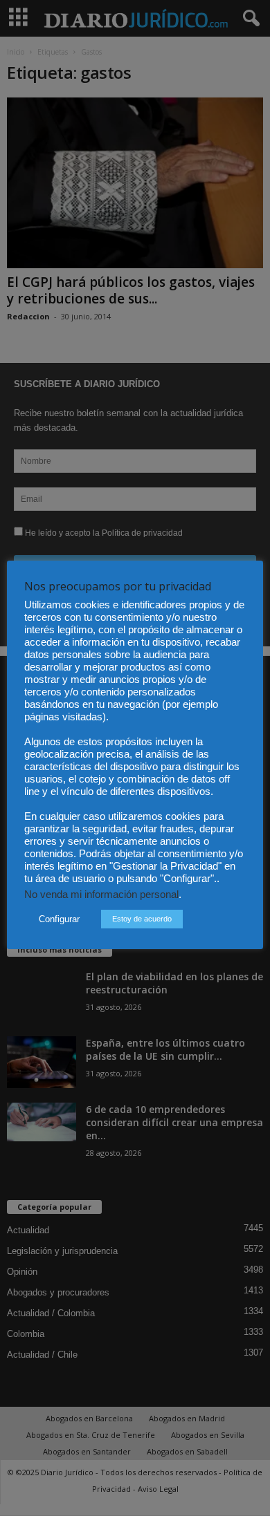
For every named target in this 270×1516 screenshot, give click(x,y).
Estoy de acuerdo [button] (142, 919)
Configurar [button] (59, 919)
